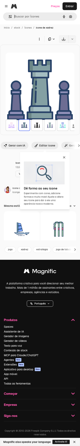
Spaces (8, 326)
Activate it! (61, 441)
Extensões (13, 364)
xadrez (24, 249)
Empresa (10, 405)
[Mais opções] (39, 39)
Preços (55, 6)
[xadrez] (11, 125)
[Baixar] (63, 39)
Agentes (12, 360)
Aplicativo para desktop (22, 369)
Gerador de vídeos (15, 341)
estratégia (42, 249)
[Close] (74, 442)
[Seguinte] (74, 250)
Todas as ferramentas (17, 383)
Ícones (28, 27)
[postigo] (58, 229)
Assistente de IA (14, 331)
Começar (10, 393)
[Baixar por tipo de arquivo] (52, 39)
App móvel (10, 374)
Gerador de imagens (16, 336)
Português (40, 303)
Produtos (10, 320)
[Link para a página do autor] (7, 190)
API (6, 378)
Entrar (70, 6)
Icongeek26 (18, 192)
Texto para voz (13, 345)
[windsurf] (22, 229)
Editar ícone (47, 145)
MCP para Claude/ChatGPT (21, 355)
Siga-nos (10, 416)
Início (7, 27)
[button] (40, 304)
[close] (64, 157)
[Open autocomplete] (8, 16)
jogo (10, 249)
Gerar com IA (17, 145)
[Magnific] (40, 272)
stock (17, 27)
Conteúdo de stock (16, 350)
